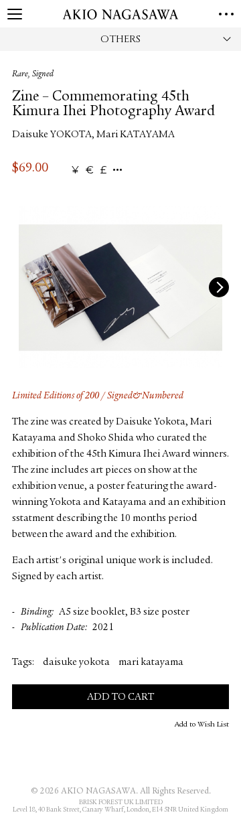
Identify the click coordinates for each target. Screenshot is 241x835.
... (117, 170)
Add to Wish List (202, 724)
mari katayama (150, 663)
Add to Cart (120, 697)
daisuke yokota (76, 663)
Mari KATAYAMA (135, 135)
